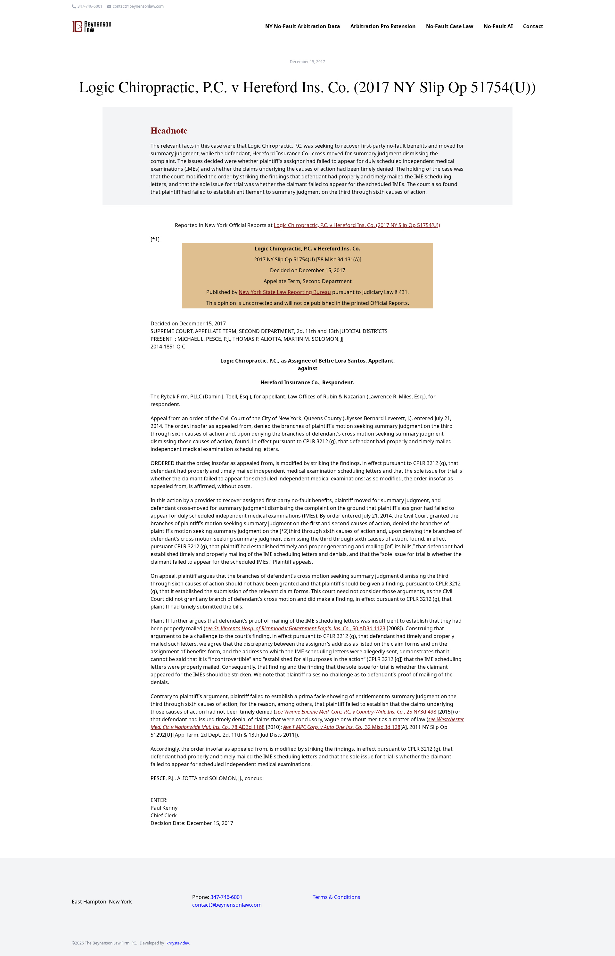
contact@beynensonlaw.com (138, 6)
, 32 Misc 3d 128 (341, 727)
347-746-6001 (90, 6)
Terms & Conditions (336, 897)
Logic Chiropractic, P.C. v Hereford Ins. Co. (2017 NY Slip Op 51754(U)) (357, 225)
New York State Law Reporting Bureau (285, 292)
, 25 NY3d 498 (355, 711)
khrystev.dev (178, 943)
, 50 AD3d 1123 (295, 628)
